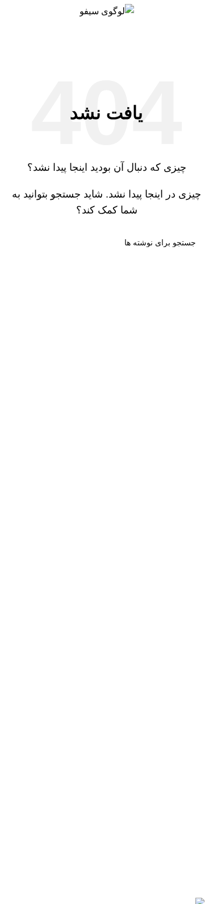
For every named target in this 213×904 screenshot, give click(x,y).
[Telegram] (129, 820)
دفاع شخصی (180, 667)
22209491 (131, 573)
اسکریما (189, 719)
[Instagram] (159, 820)
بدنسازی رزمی (176, 693)
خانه (133, 37)
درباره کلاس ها (176, 745)
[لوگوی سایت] (107, 10)
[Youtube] (190, 820)
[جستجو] (22, 242)
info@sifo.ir (133, 600)
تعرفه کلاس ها (176, 771)
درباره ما (188, 626)
